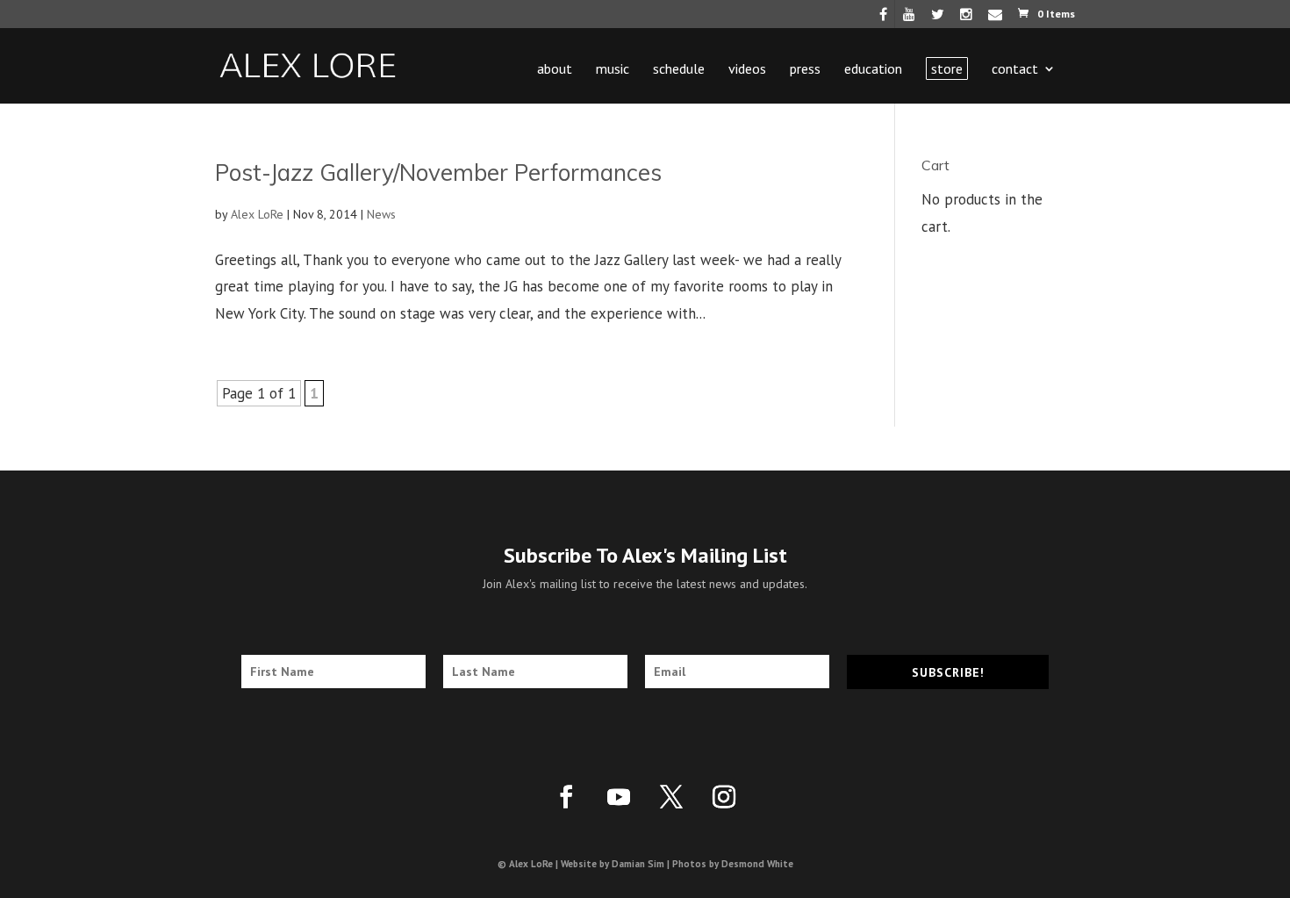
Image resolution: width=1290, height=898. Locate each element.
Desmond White (757, 864)
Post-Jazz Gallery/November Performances (438, 172)
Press (805, 69)
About (554, 69)
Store (947, 68)
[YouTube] (909, 18)
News (381, 214)
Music (612, 69)
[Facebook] (883, 18)
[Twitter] (937, 18)
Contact (1015, 69)
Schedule (679, 69)
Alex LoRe (257, 214)
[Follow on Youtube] (618, 797)
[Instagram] (966, 18)
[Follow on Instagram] (724, 797)
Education (873, 69)
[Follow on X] (671, 797)
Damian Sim (638, 864)
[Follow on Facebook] (566, 797)
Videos (747, 69)
